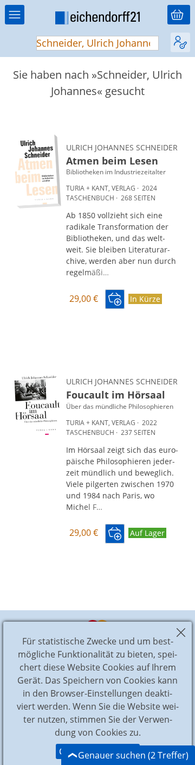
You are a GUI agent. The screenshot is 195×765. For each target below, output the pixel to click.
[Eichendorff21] (97, 19)
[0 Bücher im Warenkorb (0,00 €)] (178, 14)
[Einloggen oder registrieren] (180, 42)
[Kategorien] (14, 14)
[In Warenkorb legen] (115, 299)
